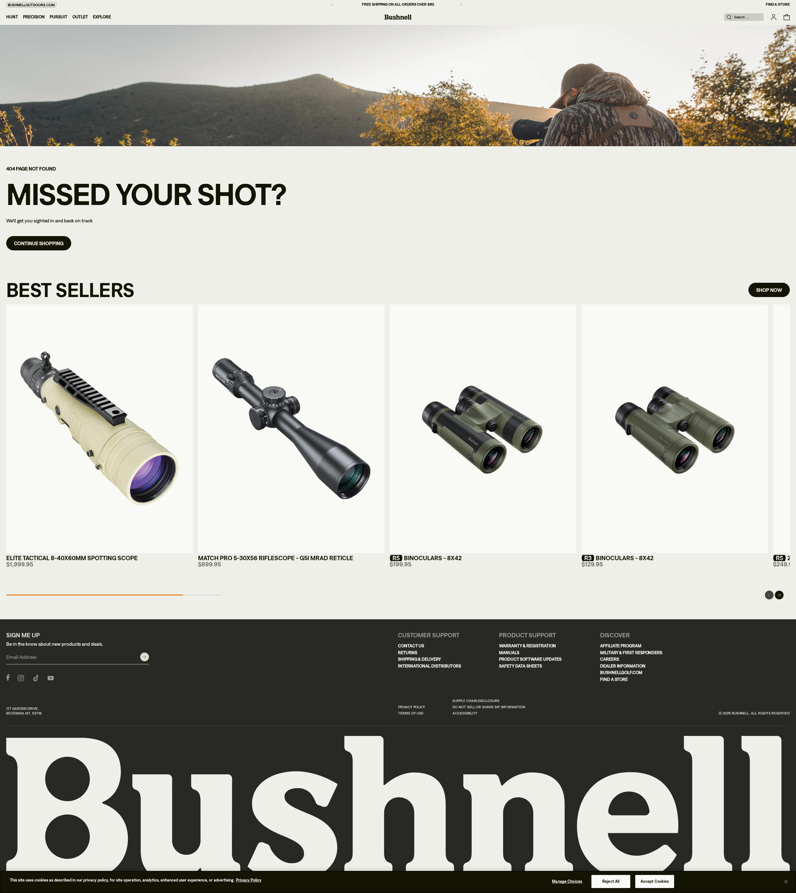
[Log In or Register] (774, 17)
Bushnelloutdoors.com (31, 5)
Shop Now (769, 290)
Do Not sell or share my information (488, 707)
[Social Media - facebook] (8, 677)
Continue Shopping (38, 243)
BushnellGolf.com (621, 672)
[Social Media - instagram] (21, 677)
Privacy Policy (411, 707)
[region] (398, 882)
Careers (609, 659)
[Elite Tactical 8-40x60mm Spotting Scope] (99, 429)
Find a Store (778, 4)
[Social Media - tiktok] (35, 677)
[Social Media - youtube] (50, 677)
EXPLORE (102, 16)
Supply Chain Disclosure (476, 701)
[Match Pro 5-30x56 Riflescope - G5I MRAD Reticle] (291, 429)
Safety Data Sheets (520, 665)
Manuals (509, 652)
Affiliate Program (620, 645)
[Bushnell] (398, 17)
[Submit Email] (144, 657)
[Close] (786, 881)
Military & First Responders (631, 652)
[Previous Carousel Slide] (769, 595)
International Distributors (429, 665)
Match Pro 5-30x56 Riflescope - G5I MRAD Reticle (275, 557)
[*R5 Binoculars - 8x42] (483, 429)
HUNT (12, 16)
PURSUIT (58, 16)
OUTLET (80, 16)
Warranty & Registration (527, 645)
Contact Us (411, 645)
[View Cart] (787, 17)
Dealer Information (623, 665)
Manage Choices (567, 881)
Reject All (610, 881)
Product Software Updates (530, 659)
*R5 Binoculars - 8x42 (426, 557)
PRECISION (34, 16)
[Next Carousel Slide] (779, 595)
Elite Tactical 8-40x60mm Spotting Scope (72, 557)
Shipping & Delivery (419, 659)
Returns (407, 652)
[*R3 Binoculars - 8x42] (674, 429)
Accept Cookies (655, 881)
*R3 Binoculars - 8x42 (617, 557)
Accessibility (464, 713)
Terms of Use (410, 713)
